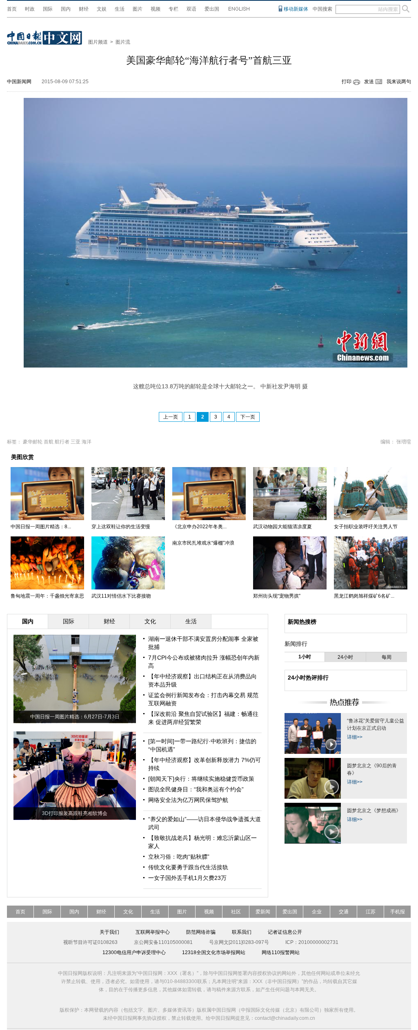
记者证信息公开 (285, 932)
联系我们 (241, 932)
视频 (155, 9)
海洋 (86, 442)
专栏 (173, 9)
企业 (317, 912)
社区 (236, 912)
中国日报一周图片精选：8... (41, 526)
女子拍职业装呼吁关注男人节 (366, 526)
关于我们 (109, 932)
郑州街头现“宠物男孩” (276, 596)
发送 (369, 81)
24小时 (345, 657)
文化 (128, 912)
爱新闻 (263, 912)
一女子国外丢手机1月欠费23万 (187, 878)
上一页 (170, 417)
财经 (84, 9)
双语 (191, 9)
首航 (48, 442)
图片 (137, 9)
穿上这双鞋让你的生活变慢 (120, 526)
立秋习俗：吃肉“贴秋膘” (178, 856)
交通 (344, 912)
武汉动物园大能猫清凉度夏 (282, 526)
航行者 (62, 442)
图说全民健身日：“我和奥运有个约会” (196, 789)
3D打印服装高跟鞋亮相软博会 (74, 813)
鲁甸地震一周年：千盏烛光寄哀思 (47, 596)
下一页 (247, 417)
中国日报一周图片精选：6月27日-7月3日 (75, 717)
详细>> (354, 737)
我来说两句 (399, 81)
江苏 (371, 912)
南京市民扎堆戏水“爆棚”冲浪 (203, 543)
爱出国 (212, 9)
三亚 (75, 442)
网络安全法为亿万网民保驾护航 (188, 800)
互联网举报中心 (153, 932)
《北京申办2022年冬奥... (199, 526)
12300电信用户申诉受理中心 (134, 952)
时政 (30, 9)
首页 (12, 9)
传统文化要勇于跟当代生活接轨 (188, 867)
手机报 (397, 912)
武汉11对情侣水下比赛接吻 (121, 596)
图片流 (123, 42)
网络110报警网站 (281, 952)
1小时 (304, 657)
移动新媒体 (296, 9)
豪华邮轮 (32, 442)
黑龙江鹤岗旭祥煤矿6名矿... (364, 596)
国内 (66, 9)
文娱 (102, 9)
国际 (48, 9)
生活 (120, 9)
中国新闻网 (19, 81)
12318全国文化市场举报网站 (213, 952)
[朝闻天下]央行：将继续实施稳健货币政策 (201, 778)
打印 (346, 81)
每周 (386, 657)
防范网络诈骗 (201, 932)
